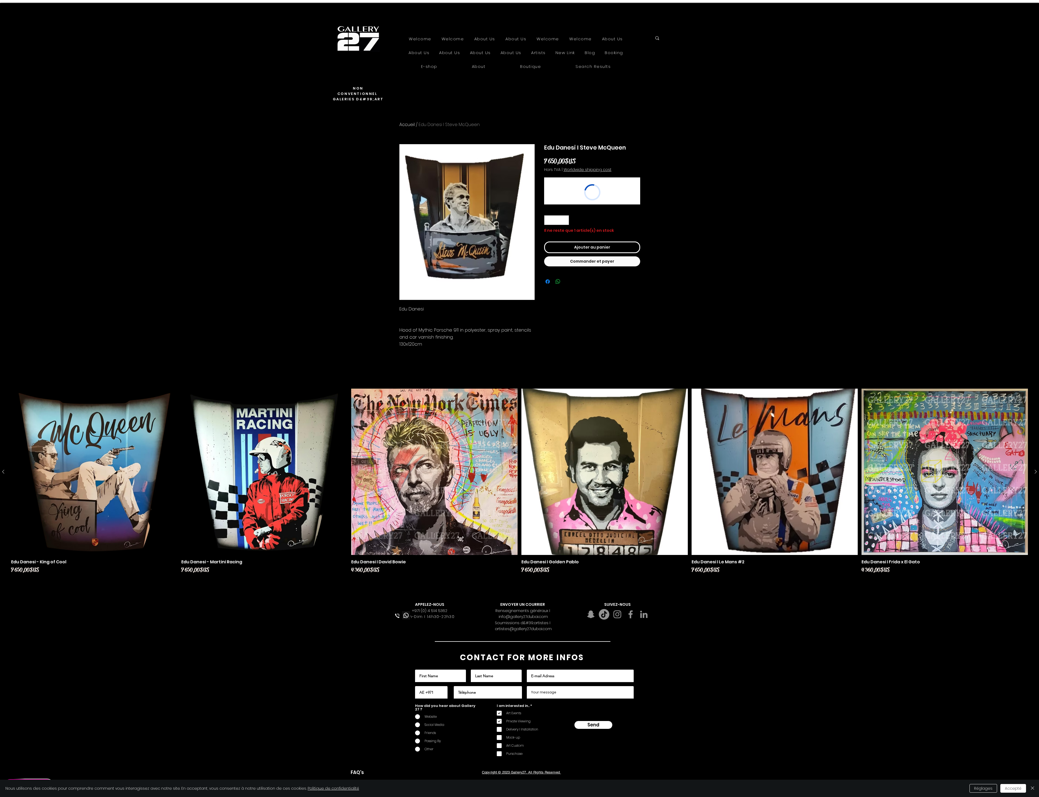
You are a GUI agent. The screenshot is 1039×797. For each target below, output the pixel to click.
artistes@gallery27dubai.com (523, 628)
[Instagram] (617, 614)
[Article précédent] (3, 471)
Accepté (1013, 788)
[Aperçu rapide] (94, 472)
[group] (519, 485)
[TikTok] (604, 614)
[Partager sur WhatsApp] (558, 281)
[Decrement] (548, 220)
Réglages (983, 788)
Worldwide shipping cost (587, 169)
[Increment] (565, 220)
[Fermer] (1032, 788)
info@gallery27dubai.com (523, 616)
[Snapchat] (591, 614)
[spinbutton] (556, 220)
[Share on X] (568, 281)
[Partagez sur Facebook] (547, 281)
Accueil (407, 124)
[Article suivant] (1036, 471)
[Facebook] (630, 614)
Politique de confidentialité (333, 788)
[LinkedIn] (644, 614)
